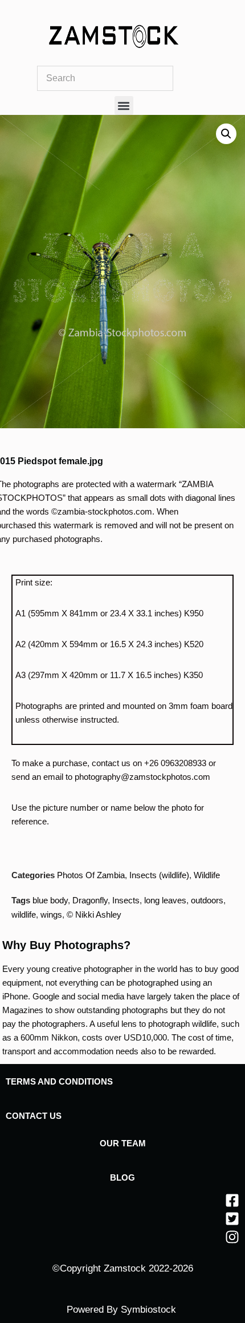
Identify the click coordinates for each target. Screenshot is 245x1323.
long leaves (165, 900)
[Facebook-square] (232, 1200)
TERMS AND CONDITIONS (59, 1081)
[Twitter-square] (232, 1219)
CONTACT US (34, 1116)
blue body (50, 900)
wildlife (23, 914)
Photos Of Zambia (91, 875)
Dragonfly (90, 900)
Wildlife (207, 875)
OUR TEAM (123, 1143)
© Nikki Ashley (94, 914)
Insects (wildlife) (159, 875)
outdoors (207, 900)
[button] (124, 105)
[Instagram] (232, 1237)
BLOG (122, 1177)
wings (51, 914)
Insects (126, 900)
